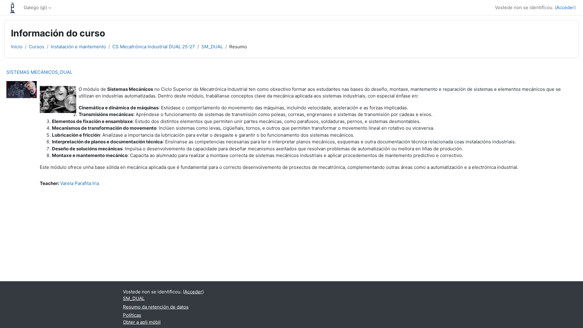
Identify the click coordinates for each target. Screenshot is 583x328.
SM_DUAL (212, 47)
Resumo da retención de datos (156, 307)
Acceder (565, 7)
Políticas (132, 315)
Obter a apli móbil (142, 322)
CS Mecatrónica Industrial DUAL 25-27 (153, 47)
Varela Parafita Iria (79, 183)
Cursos (36, 47)
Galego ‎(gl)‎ (35, 7)
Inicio (16, 47)
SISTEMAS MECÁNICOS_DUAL (39, 72)
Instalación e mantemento (78, 47)
